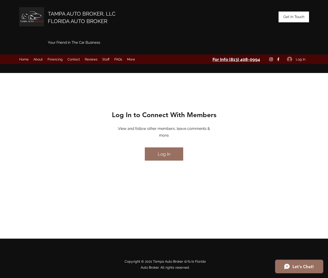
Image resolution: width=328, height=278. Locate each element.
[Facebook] (278, 59)
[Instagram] (271, 59)
